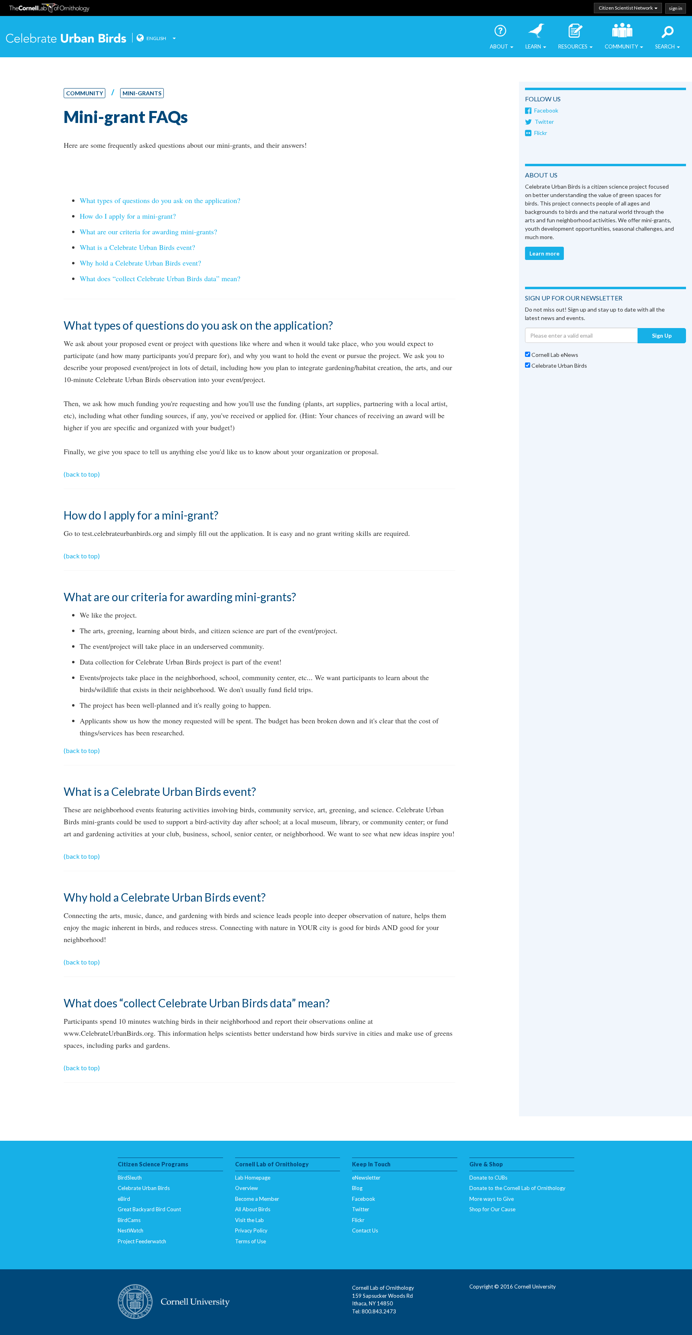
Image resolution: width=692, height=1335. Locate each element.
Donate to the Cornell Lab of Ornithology (517, 1188)
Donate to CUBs (488, 1177)
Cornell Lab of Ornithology (49, 9)
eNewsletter (366, 1177)
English (156, 38)
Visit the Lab (249, 1220)
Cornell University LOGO (174, 1302)
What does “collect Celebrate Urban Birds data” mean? (160, 278)
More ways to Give (491, 1199)
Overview (246, 1188)
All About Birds (252, 1209)
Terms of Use (250, 1241)
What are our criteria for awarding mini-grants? (148, 231)
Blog (357, 1188)
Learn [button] (533, 46)
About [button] (499, 46)
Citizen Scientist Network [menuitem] (626, 8)
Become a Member (257, 1199)
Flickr (540, 132)
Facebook (546, 110)
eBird (124, 1199)
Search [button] (665, 46)
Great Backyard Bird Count (149, 1209)
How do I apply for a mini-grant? (128, 216)
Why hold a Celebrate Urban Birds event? (140, 263)
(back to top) (82, 474)
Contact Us (365, 1230)
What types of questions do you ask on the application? (160, 200)
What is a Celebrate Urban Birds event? (137, 247)
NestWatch (130, 1230)
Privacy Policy (251, 1230)
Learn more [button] (544, 253)
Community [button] (622, 46)
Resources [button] (573, 46)
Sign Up (662, 335)
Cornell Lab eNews (554, 354)
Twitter (544, 121)
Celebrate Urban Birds (66, 39)
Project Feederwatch (142, 1241)
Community (84, 93)
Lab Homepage (252, 1177)
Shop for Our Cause (492, 1209)
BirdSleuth (130, 1177)
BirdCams (129, 1220)
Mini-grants (142, 93)
